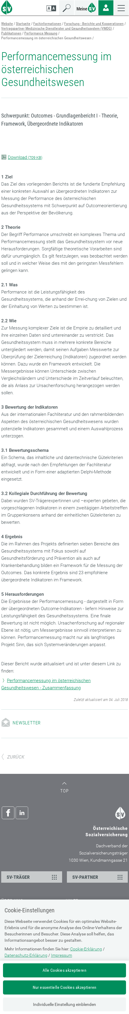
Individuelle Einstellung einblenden (64, 1004)
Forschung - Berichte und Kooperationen (94, 24)
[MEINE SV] (86, 7)
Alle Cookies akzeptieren (64, 970)
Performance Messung (40, 33)
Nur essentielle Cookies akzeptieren (65, 987)
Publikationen (11, 33)
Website (7, 24)
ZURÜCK (15, 757)
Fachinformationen (47, 24)
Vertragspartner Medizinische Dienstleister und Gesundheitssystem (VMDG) (56, 28)
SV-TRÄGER (18, 877)
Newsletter (27, 723)
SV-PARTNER (85, 877)
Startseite (23, 24)
